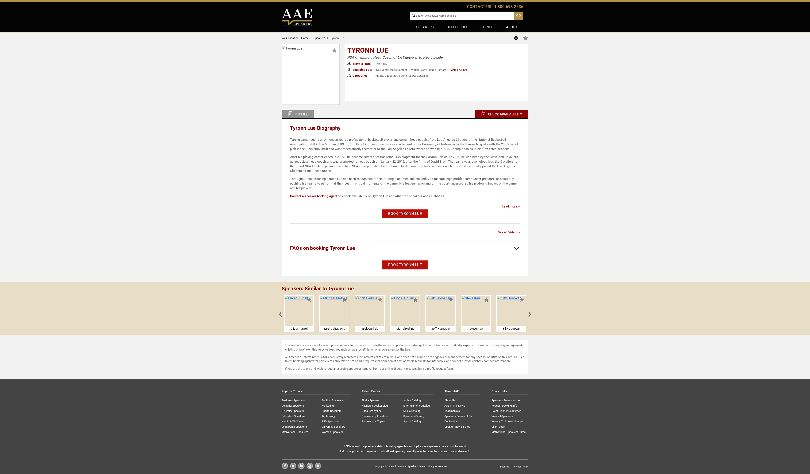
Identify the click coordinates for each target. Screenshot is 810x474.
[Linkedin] (301, 468)
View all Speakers (502, 416)
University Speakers (333, 426)
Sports (403, 75)
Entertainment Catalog (416, 405)
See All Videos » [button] (509, 232)
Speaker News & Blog (457, 426)
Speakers (319, 38)
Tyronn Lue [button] (367, 50)
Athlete (379, 75)
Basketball (391, 75)
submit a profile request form (434, 368)
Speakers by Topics (373, 421)
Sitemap (504, 466)
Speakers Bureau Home (505, 400)
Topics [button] (487, 27)
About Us (449, 400)
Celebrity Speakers (293, 405)
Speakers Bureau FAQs (458, 416)
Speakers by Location (374, 416)
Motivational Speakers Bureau (509, 432)
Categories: (360, 75)
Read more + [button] (511, 206)
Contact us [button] (479, 6)
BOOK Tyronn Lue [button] (405, 213)
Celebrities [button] (457, 27)
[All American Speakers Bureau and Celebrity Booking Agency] (297, 16)
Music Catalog (411, 410)
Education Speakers (293, 416)
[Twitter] (293, 468)
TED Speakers (330, 421)
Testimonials (452, 410)
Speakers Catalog (413, 416)
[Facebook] (285, 468)
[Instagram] (318, 468)
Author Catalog (412, 400)
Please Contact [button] (397, 69)
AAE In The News (454, 405)
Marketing (328, 405)
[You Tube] (309, 468)
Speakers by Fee (372, 410)
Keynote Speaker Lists (375, 405)
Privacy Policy (520, 466)
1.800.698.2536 (508, 6)
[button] (280, 313)
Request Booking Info (504, 405)
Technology (328, 416)
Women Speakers (332, 432)
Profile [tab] (301, 114)
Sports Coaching (418, 75)
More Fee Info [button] (458, 69)
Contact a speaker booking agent (314, 196)
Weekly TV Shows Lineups (507, 421)
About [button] (512, 27)
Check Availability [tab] (504, 114)
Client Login (498, 426)
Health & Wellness (293, 421)
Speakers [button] (425, 27)
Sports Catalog (412, 421)
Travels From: (361, 64)
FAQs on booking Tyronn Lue (322, 248)
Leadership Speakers (294, 426)
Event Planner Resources (506, 410)
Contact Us (451, 421)
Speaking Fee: (362, 69)
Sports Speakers (332, 410)
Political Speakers (332, 400)
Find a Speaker (370, 400)
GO (518, 16)
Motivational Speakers (295, 432)
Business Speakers (293, 400)
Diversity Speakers (293, 410)
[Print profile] (516, 38)
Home (305, 38)
